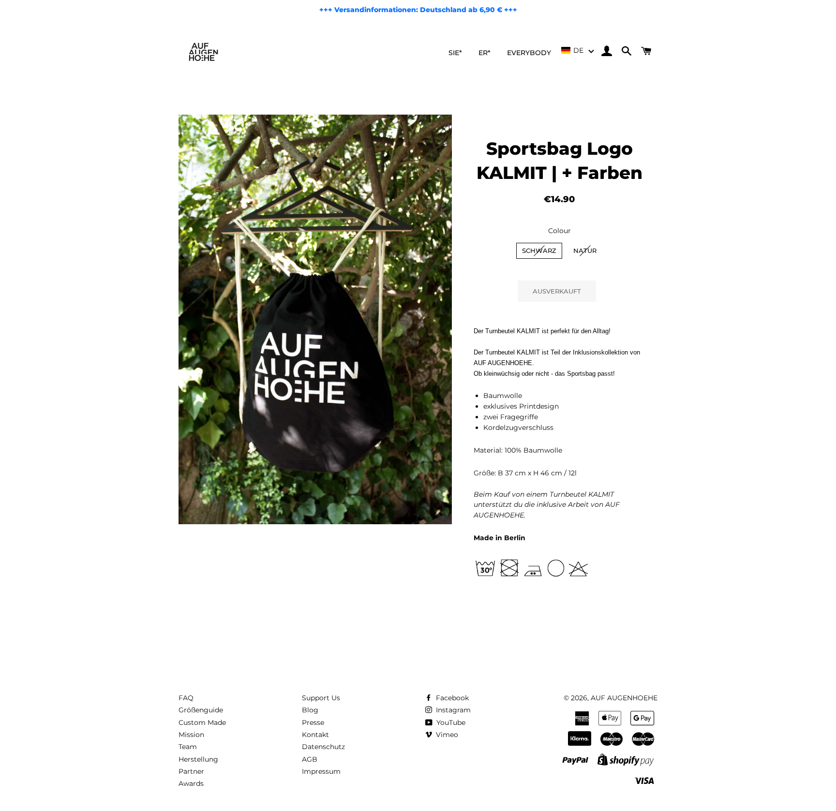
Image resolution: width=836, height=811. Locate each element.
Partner (191, 771)
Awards (191, 783)
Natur (585, 250)
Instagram (452, 710)
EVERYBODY (529, 52)
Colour (559, 230)
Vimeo (446, 734)
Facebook (451, 697)
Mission (191, 734)
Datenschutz (323, 746)
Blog (310, 710)
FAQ (186, 697)
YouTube (449, 722)
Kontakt (315, 734)
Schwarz (539, 250)
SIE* (455, 52)
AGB (309, 759)
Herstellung (198, 759)
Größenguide (201, 710)
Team (188, 746)
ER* (484, 52)
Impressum (321, 771)
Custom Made (202, 722)
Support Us (321, 697)
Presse (313, 722)
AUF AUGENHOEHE (624, 697)
